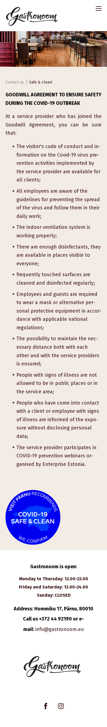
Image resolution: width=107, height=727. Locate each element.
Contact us (14, 82)
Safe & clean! (40, 82)
